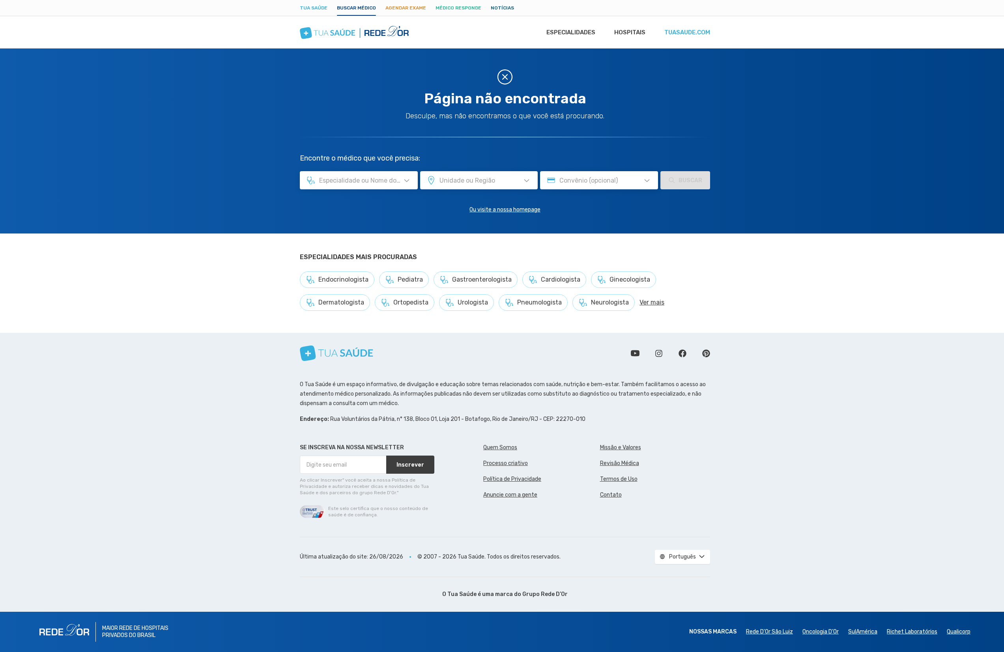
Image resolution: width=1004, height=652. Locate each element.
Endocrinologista (343, 279)
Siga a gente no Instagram (659, 353)
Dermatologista (341, 302)
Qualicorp (958, 631)
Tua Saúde (313, 8)
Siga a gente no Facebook (682, 353)
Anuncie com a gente (510, 494)
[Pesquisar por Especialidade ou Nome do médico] (406, 180)
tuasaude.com (687, 32)
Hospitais (629, 32)
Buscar (690, 180)
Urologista (473, 302)
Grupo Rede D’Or (545, 594)
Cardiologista (560, 279)
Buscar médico (356, 8)
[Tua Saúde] (336, 353)
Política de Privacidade (512, 479)
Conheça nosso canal (635, 353)
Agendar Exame (405, 8)
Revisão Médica (619, 463)
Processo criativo (505, 463)
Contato (611, 494)
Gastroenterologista (482, 279)
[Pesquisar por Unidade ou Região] (526, 180)
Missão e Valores (620, 447)
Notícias (502, 8)
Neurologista (610, 302)
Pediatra (410, 279)
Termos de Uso (619, 479)
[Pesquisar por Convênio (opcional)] (647, 180)
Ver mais (651, 302)
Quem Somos (500, 447)
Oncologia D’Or (820, 631)
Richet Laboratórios (912, 631)
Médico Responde (458, 8)
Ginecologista (630, 279)
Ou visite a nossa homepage (504, 209)
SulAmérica (862, 631)
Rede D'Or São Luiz (769, 631)
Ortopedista (410, 302)
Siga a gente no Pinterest (706, 353)
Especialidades (570, 32)
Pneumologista (539, 302)
